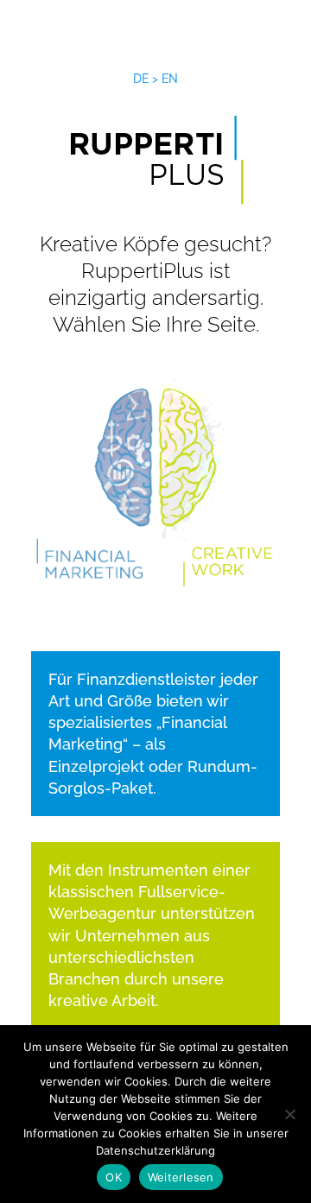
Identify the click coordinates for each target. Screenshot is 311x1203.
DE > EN (155, 78)
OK (113, 1177)
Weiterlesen (181, 1177)
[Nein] (289, 1114)
